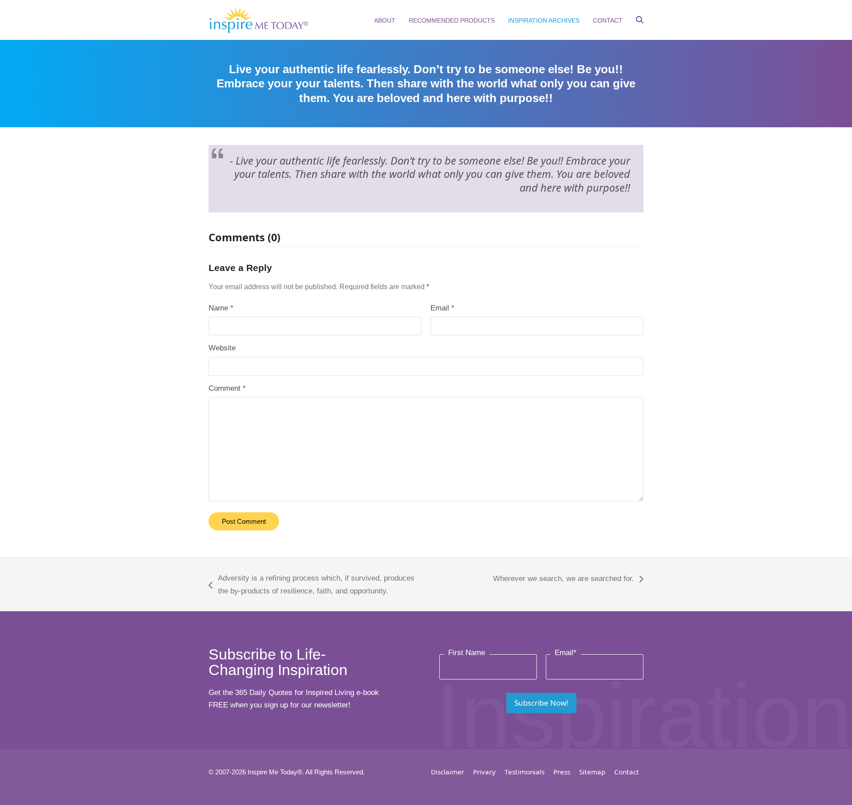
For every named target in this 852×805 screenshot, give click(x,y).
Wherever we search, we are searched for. (563, 579)
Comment (227, 388)
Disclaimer (447, 771)
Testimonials (524, 771)
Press (561, 771)
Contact (626, 771)
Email (442, 308)
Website (222, 348)
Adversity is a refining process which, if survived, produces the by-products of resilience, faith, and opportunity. (311, 586)
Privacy (484, 771)
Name (221, 308)
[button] (639, 21)
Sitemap (592, 771)
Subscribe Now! (541, 703)
